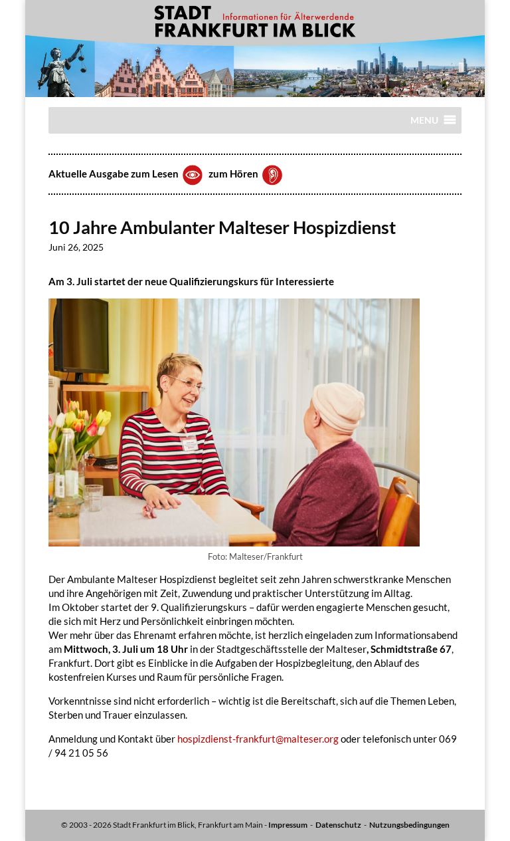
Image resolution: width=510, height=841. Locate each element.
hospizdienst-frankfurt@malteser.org (258, 739)
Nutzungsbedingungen (409, 825)
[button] (424, 124)
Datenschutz (338, 825)
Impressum (287, 825)
